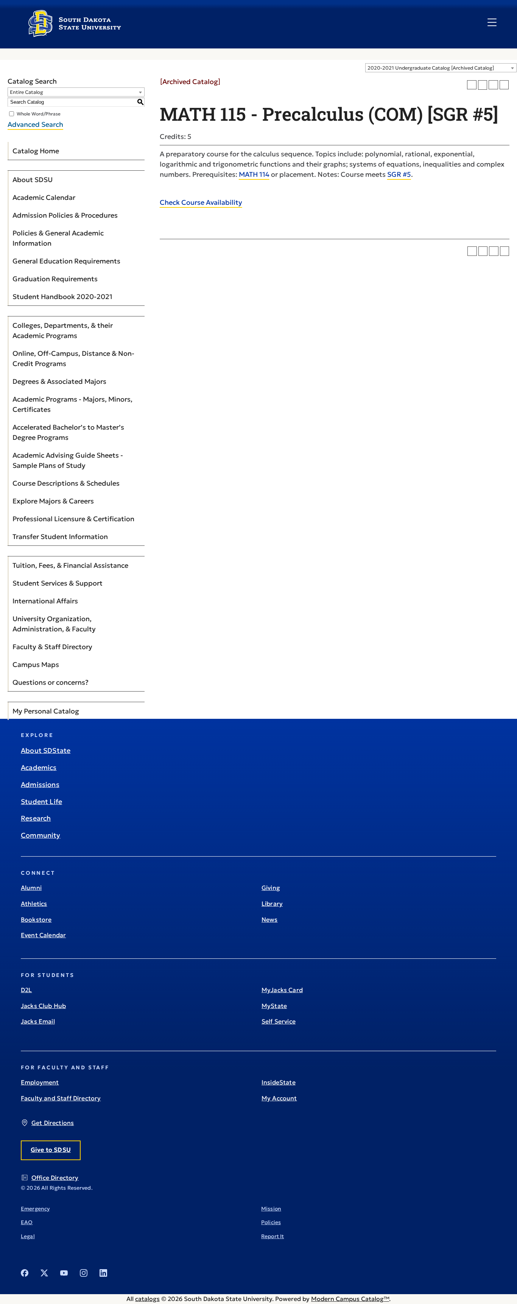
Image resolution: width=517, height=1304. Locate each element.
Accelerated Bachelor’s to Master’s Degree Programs (68, 432)
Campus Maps (35, 664)
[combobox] (441, 67)
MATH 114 (254, 174)
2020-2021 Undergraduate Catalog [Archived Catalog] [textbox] (431, 68)
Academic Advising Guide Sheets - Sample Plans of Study (67, 460)
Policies (271, 1222)
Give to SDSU (51, 1149)
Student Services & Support (57, 583)
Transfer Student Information (60, 536)
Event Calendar (43, 935)
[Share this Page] (482, 85)
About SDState (45, 750)
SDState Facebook (24, 1273)
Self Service (279, 1021)
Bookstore (36, 919)
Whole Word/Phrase (39, 113)
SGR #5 (399, 174)
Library (272, 903)
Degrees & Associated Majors (59, 381)
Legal (28, 1236)
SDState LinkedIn (103, 1273)
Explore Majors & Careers (53, 501)
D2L (26, 990)
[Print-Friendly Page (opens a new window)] (493, 85)
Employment (40, 1082)
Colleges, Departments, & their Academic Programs (62, 330)
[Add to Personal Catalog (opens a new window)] (472, 85)
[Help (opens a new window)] (504, 85)
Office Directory (55, 1177)
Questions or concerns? (50, 682)
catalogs (147, 1298)
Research (36, 818)
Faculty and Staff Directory (61, 1098)
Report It (272, 1236)
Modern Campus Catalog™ (350, 1298)
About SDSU (32, 179)
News (270, 919)
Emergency (35, 1208)
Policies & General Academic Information (58, 238)
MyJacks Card (282, 990)
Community (41, 835)
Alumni (31, 887)
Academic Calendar (43, 197)
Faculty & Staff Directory (52, 646)
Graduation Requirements (55, 278)
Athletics (34, 903)
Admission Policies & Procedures (65, 215)
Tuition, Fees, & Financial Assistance (70, 565)
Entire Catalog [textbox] (26, 92)
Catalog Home (35, 150)
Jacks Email (38, 1021)
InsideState (279, 1082)
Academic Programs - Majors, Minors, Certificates (72, 404)
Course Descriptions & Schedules (66, 483)
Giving (271, 887)
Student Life (41, 801)
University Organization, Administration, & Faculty (54, 623)
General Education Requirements (66, 261)
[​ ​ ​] (492, 22)
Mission (271, 1208)
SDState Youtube (64, 1273)
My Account (279, 1098)
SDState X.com (44, 1273)
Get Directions (52, 1122)
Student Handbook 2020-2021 (62, 296)
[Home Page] (74, 34)
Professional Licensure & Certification (73, 518)
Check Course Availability (201, 202)
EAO (27, 1222)
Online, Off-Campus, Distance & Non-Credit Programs (73, 358)
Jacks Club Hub (43, 1006)
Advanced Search (35, 124)
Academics (39, 767)
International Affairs (45, 601)
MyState (274, 1006)
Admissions (40, 784)
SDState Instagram (83, 1273)
